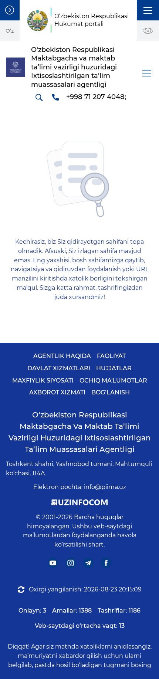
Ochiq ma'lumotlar (113, 380)
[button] (148, 10)
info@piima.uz (105, 487)
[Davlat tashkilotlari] (10, 10)
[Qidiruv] (39, 97)
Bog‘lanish (110, 392)
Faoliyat (111, 356)
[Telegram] (88, 563)
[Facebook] (106, 563)
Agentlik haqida (62, 356)
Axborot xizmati (57, 392)
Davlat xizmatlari (58, 368)
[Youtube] (53, 563)
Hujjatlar (114, 368)
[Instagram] (70, 563)
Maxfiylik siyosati (43, 380)
